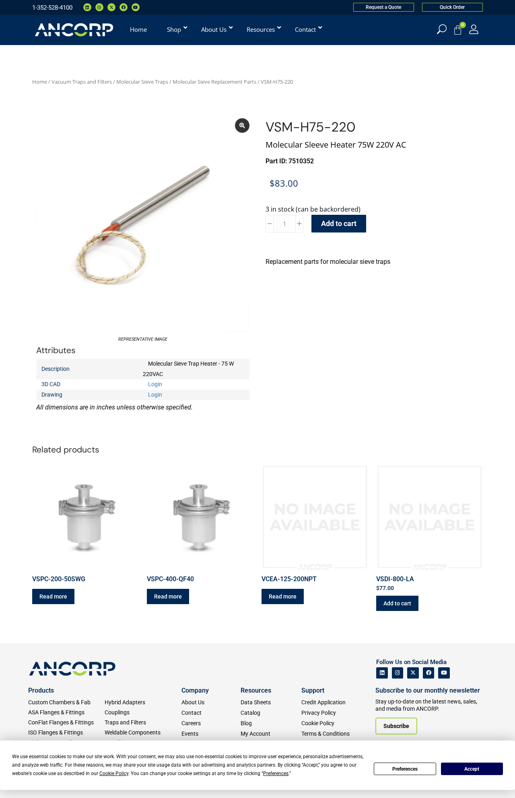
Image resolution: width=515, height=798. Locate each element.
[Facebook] (123, 7)
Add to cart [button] (397, 603)
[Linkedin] (87, 7)
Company (195, 690)
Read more (53, 596)
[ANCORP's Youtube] (444, 673)
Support (312, 690)
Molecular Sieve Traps (142, 81)
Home (39, 81)
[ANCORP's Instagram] (398, 673)
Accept (471, 769)
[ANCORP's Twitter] (413, 673)
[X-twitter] (111, 7)
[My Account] (474, 29)
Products (41, 690)
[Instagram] (99, 7)
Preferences (405, 769)
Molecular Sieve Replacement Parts (214, 81)
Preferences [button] (275, 773)
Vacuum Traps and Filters (82, 81)
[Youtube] (136, 7)
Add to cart (338, 223)
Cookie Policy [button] (113, 773)
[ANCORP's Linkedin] (382, 673)
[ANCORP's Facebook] (429, 673)
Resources (256, 690)
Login (155, 384)
